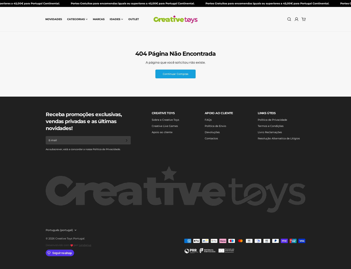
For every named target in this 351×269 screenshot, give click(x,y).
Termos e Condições (271, 126)
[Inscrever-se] (126, 140)
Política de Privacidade (272, 119)
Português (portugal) (59, 230)
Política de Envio (215, 126)
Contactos (211, 138)
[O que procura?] (289, 19)
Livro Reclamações (270, 132)
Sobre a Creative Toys (165, 119)
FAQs (208, 119)
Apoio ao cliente (162, 132)
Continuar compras (175, 74)
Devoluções (212, 132)
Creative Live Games (165, 126)
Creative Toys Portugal (69, 238)
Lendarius (85, 245)
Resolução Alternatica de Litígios (279, 138)
